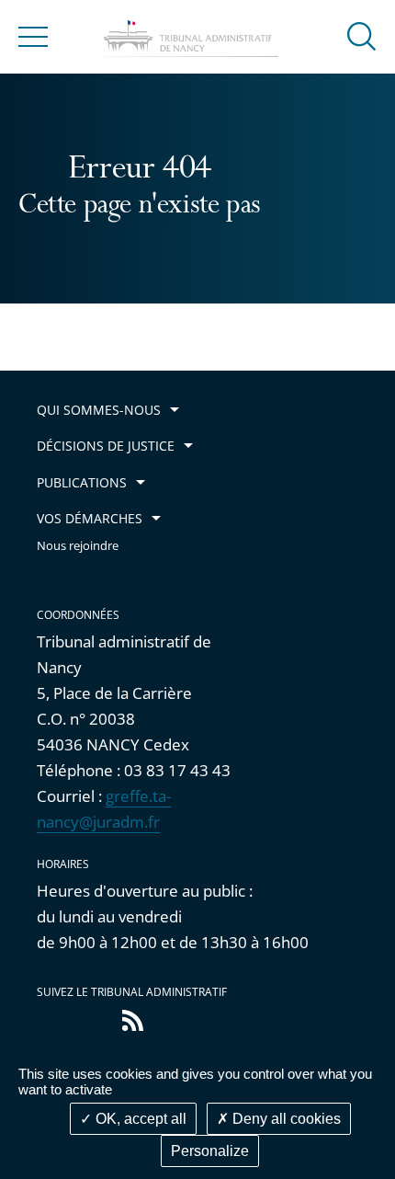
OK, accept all (139, 1119)
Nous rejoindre (77, 546)
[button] (362, 35)
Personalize (210, 1151)
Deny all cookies (285, 1119)
